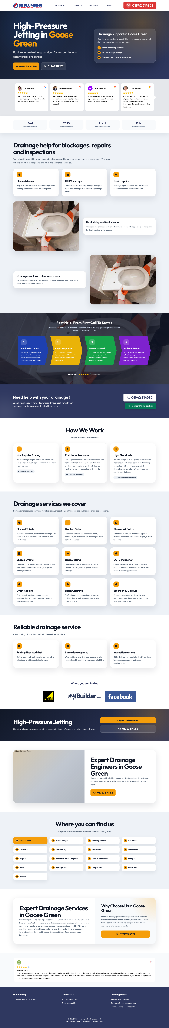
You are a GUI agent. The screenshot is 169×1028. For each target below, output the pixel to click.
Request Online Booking (26, 66)
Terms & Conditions (73, 1021)
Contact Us (93, 5)
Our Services (59, 5)
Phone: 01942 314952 (70, 999)
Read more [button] (127, 107)
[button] (154, 97)
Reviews (109, 5)
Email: (64, 1003)
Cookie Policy (98, 1021)
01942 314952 (56, 66)
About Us (78, 5)
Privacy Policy (87, 1021)
